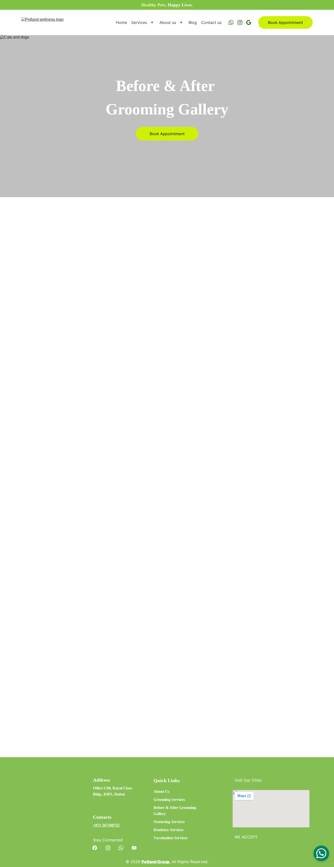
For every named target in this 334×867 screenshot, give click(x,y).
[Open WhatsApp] (321, 853)
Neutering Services (169, 822)
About (159, 791)
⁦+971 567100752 (106, 825)
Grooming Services (169, 799)
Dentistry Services (168, 830)
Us (167, 791)
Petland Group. (156, 861)
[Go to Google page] (248, 22)
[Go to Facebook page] (97, 848)
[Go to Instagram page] (241, 22)
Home (121, 22)
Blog (193, 22)
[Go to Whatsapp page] (233, 22)
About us (167, 22)
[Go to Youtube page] (134, 848)
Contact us (211, 22)
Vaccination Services (171, 838)
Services (139, 22)
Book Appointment (285, 22)
